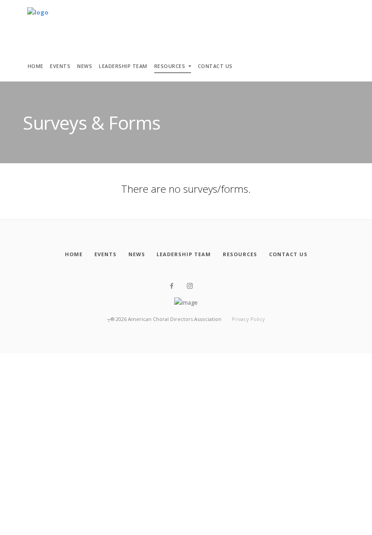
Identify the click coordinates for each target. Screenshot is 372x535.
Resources (170, 66)
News (84, 66)
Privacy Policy (248, 319)
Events (60, 66)
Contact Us (215, 66)
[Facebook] (172, 286)
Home (36, 66)
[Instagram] (190, 286)
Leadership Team (123, 66)
